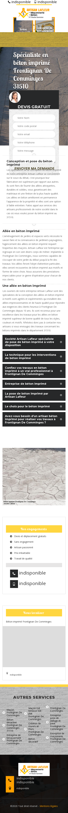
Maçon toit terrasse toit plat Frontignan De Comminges (36, 714)
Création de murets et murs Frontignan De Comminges (36, 729)
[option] (23, 31)
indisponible (21, 2)
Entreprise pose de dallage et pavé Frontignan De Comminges (58, 722)
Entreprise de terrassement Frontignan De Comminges (14, 739)
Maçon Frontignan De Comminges (14, 713)
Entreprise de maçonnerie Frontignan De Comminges (58, 737)
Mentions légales (49, 806)
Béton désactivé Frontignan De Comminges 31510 (14, 725)
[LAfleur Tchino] (34, 12)
